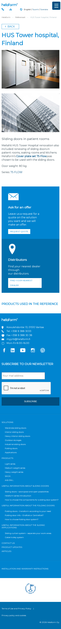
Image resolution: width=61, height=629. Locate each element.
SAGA (8, 476)
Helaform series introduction (18, 495)
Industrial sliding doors (15, 444)
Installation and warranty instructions (25, 568)
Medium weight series (15, 468)
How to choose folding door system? (21, 519)
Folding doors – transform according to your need (28, 511)
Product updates (12, 547)
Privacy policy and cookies (14, 615)
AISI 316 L (9, 480)
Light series (10, 464)
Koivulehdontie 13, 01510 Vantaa (25, 327)
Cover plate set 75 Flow (31, 156)
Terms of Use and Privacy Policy (16, 608)
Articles (6, 551)
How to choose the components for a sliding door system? (32, 500)
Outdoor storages (13, 440)
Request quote (19, 231)
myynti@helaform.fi (18, 339)
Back (11, 26)
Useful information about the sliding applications (23, 526)
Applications (11, 452)
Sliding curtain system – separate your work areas (28, 533)
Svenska (44, 9)
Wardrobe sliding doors (15, 428)
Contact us (8, 543)
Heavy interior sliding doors (17, 436)
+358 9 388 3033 (21, 331)
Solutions (7, 422)
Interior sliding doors (14, 432)
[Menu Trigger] (56, 6)
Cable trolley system (14, 537)
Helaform (10, 5)
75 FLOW (16, 172)
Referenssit (20, 17)
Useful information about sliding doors (25, 486)
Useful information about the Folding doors (28, 505)
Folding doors (11, 448)
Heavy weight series (14, 472)
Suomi (36, 9)
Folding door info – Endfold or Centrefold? (24, 515)
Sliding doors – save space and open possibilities (27, 491)
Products (7, 458)
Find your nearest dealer (21, 283)
